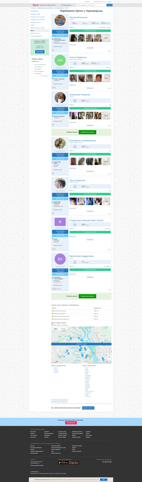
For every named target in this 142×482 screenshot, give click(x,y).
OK (104, 479)
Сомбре (32, 25)
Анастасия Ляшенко (79, 95)
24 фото (106, 37)
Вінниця (87, 379)
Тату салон (33, 437)
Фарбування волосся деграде (37, 16)
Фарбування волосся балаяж (37, 19)
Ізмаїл (55, 372)
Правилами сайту (94, 479)
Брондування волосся (35, 22)
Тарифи (32, 449)
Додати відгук (72, 44)
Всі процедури (34, 10)
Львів (86, 373)
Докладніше (90, 47)
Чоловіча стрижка (62, 435)
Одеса (55, 368)
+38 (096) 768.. (60, 71)
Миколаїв (87, 378)
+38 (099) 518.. (60, 194)
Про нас (32, 445)
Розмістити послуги (87, 132)
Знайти (109, 5)
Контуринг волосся (35, 33)
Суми (86, 388)
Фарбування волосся (77, 431)
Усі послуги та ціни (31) (90, 154)
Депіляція (88, 431)
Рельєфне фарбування (36, 36)
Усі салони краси (62, 431)
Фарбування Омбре (35, 14)
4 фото (106, 78)
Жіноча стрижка (62, 437)
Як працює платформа (36, 447)
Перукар (32, 433)
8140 (42, 46)
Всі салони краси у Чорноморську (59, 401)
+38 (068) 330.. (60, 231)
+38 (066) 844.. (60, 31)
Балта (55, 369)
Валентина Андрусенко (81, 257)
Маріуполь (88, 396)
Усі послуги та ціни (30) (90, 71)
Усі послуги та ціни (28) (90, 108)
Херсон (87, 381)
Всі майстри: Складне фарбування (59, 399)
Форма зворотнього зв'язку (36, 465)
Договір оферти (34, 453)
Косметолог (33, 431)
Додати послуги (88, 408)
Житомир (87, 387)
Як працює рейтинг (56, 445)
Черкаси (87, 385)
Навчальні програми (77, 445)
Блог (52, 451)
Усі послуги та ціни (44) (90, 30)
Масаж (87, 433)
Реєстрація (104, 1)
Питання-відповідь (55, 449)
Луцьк (86, 394)
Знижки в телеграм (76, 451)
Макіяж (74, 435)
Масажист (46, 431)
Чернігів (87, 382)
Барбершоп (47, 435)
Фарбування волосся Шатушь (37, 27)
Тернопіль (87, 393)
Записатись (60, 35)
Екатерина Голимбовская (82, 141)
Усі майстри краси (62, 433)
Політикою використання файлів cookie (82, 479)
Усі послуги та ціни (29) (90, 194)
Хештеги (74, 447)
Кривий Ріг (88, 376)
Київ (86, 368)
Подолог (46, 437)
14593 (42, 47)
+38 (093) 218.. (60, 155)
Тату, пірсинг (89, 435)
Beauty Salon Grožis (86, 220)
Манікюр (88, 437)
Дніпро (87, 372)
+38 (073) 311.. (60, 270)
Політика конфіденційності (36, 451)
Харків (87, 370)
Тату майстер (33, 435)
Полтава (87, 384)
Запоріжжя (88, 375)
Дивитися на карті (58, 46)
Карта (73, 449)
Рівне (86, 390)
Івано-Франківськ (89, 391)
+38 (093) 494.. (60, 109)
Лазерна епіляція (76, 437)
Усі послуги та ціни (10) (90, 269)
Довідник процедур (55, 453)
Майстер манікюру (48, 433)
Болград (56, 370)
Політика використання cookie (58, 447)
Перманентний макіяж (77, 433)
